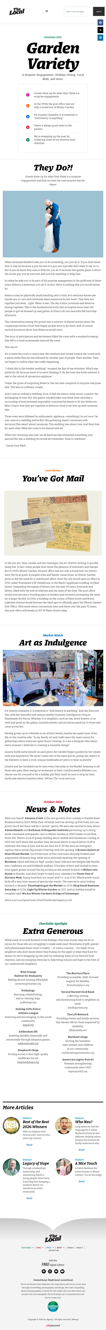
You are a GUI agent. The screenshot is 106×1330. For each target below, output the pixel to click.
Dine (39, 1248)
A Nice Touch (86, 1163)
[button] (47, 11)
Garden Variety (53, 54)
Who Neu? (83, 1122)
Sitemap (75, 1319)
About (79, 1248)
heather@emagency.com (58, 900)
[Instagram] (50, 1271)
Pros (49, 1248)
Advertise (54, 1250)
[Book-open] (62, 1271)
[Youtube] (56, 1271)
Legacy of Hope (36, 1163)
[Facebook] (44, 1271)
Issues (70, 1248)
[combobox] (78, 11)
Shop (59, 1248)
